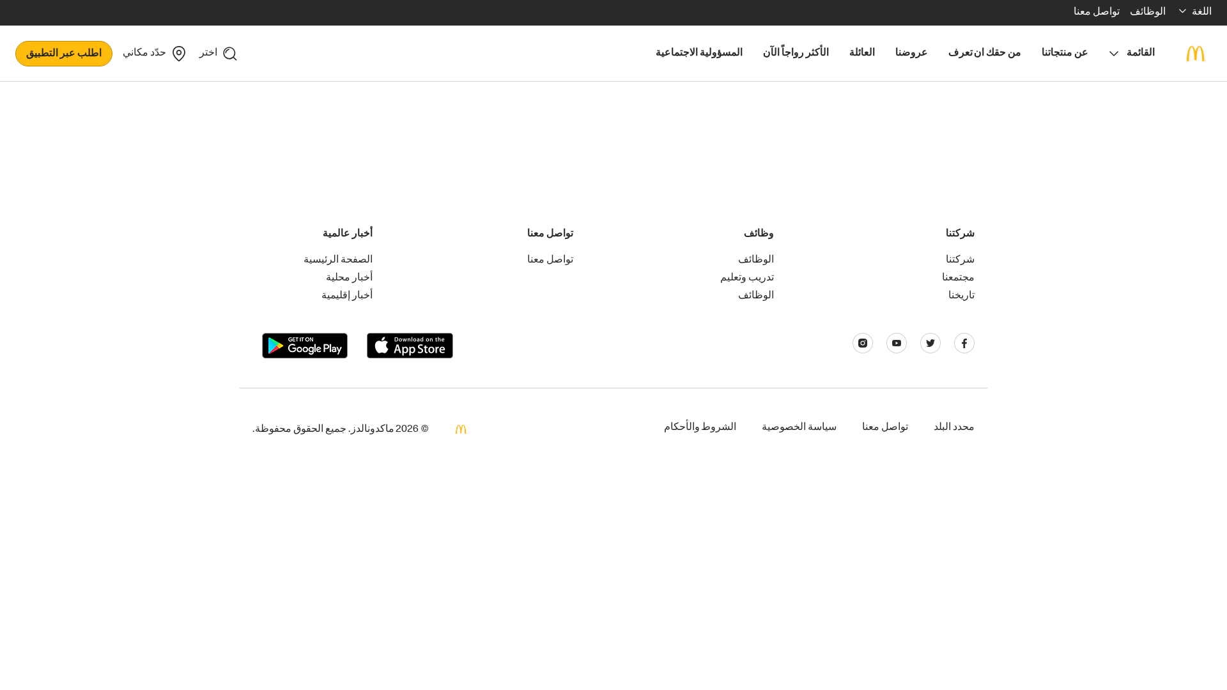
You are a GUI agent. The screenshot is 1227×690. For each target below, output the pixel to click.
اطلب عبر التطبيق (64, 54)
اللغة (1202, 13)
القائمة (1141, 54)
